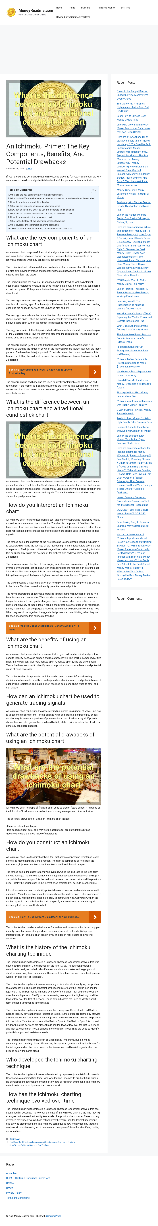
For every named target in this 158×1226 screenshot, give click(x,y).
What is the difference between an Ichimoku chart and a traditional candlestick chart (53, 198)
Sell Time (125, 7)
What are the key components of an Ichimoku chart (36, 194)
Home (59, 7)
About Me (11, 1173)
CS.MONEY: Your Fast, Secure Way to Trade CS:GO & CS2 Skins (132, 513)
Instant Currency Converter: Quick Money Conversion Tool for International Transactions (133, 501)
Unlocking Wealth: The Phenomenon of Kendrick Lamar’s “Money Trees (130, 305)
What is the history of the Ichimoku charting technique (37, 221)
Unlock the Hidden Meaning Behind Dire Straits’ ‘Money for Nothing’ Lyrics (133, 218)
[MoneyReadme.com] (11, 12)
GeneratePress (53, 1216)
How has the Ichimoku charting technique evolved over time (42, 228)
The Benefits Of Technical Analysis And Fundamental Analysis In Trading (42, 1142)
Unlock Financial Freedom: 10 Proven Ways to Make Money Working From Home (133, 292)
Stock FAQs (15, 1139)
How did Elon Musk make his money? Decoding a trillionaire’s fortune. (134, 384)
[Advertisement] (79, 47)
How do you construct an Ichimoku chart (31, 217)
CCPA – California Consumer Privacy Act (28, 1178)
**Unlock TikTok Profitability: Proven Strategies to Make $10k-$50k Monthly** (132, 363)
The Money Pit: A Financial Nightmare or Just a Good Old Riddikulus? (133, 107)
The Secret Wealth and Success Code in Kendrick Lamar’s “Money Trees (134, 338)
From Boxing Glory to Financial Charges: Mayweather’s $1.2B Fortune (133, 526)
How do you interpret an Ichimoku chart (30, 202)
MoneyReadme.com (36, 10)
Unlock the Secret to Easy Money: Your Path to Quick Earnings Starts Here (131, 439)
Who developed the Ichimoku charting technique (34, 224)
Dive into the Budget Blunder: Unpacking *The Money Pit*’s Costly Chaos (132, 95)
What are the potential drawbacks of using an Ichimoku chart (41, 213)
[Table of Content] (93, 190)
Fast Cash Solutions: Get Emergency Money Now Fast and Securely (132, 350)
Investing (85, 7)
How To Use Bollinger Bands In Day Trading (29, 1145)
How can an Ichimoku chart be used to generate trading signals (42, 209)
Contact (10, 1183)
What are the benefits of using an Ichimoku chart (35, 206)
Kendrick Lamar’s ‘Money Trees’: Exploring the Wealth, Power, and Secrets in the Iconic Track (134, 317)
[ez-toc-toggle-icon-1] (92, 190)
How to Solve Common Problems (73, 17)
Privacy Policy (14, 1192)
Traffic (72, 7)
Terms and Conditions (18, 1197)
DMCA (9, 1187)
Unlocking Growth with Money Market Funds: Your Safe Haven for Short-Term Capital (133, 128)
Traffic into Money (105, 7)
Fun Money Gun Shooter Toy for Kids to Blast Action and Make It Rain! (134, 206)
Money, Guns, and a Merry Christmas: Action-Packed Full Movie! (133, 194)
